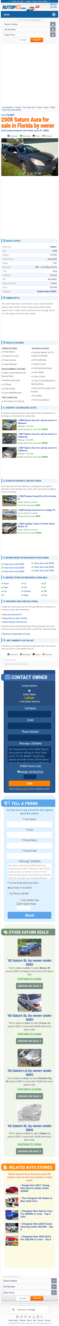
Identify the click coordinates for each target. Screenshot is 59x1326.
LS (25, 583)
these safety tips (24, 789)
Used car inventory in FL (12, 614)
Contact (47, 1320)
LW (25, 587)
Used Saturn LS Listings (29, 1089)
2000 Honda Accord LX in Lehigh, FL (37, 510)
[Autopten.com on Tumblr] (38, 1317)
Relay (26, 595)
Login (54, 7)
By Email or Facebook (20, 887)
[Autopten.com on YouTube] (34, 1317)
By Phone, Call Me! (19, 893)
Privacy (40, 1320)
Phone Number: (29, 731)
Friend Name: (29, 840)
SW (45, 591)
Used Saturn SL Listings (29, 978)
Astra (6, 583)
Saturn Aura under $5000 (44, 563)
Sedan (53, 246)
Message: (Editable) (29, 743)
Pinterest (48, 136)
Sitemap (22, 1320)
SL (45, 587)
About (29, 1320)
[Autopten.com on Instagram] (25, 1317)
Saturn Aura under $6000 (44, 567)
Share (55, 4)
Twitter (37, 136)
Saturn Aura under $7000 (44, 570)
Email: (29, 720)
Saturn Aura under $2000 (14, 564)
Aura (6, 587)
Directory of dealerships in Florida (16, 634)
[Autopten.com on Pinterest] (21, 1317)
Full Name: (30, 708)
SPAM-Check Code (29, 766)
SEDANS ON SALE (28, 986)
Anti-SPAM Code (29, 900)
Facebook (13, 136)
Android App (13, 1320)
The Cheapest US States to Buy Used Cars (36, 1199)
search (37, 40)
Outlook (27, 591)
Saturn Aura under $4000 (14, 571)
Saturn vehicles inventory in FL (15, 622)
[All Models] (29, 29)
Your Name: (29, 819)
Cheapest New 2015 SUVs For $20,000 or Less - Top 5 (35, 1238)
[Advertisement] (29, 74)
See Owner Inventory (30, 701)
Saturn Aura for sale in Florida (15, 618)
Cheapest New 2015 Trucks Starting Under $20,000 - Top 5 (36, 1227)
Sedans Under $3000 (46, 291)
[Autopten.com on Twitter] (29, 1317)
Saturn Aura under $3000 (14, 568)
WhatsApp (26, 136)
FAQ (34, 1320)
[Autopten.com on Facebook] (17, 1317)
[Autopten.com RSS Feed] (42, 1317)
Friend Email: (29, 850)
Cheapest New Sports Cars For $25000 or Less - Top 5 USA (36, 1214)
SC (45, 583)
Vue (45, 595)
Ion (5, 591)
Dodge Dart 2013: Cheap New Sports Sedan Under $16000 (34, 1188)
